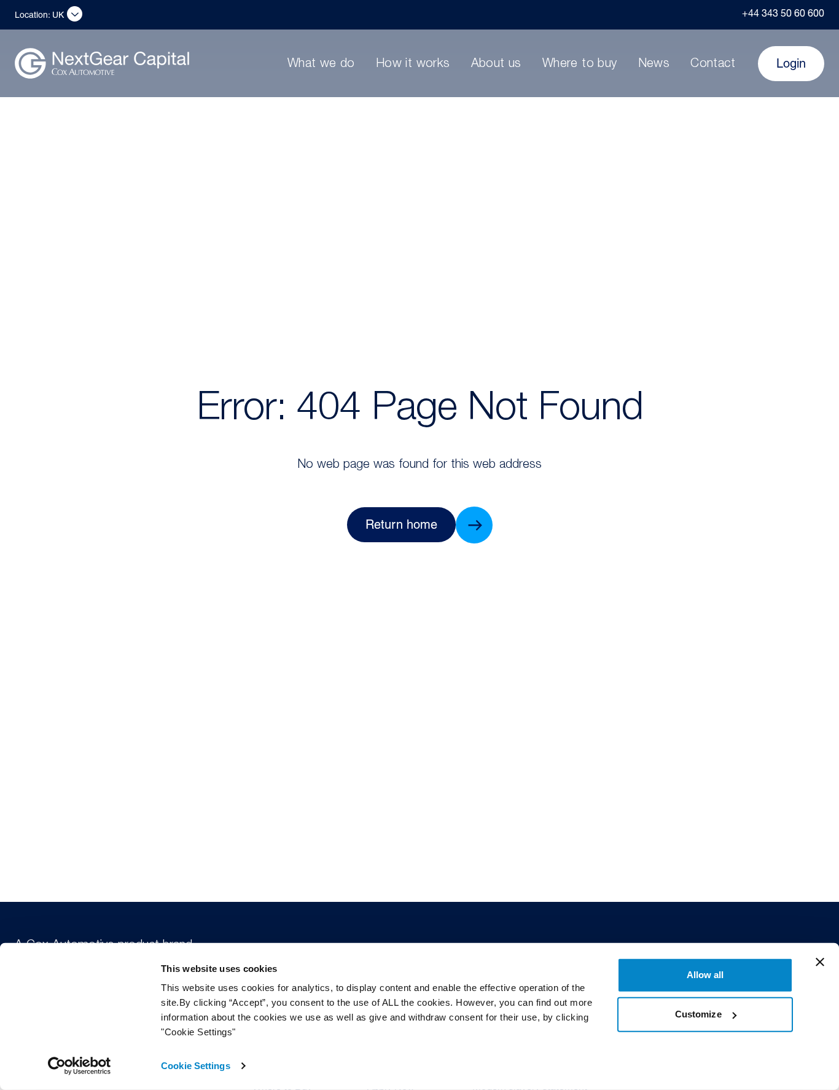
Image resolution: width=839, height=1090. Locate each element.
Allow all (705, 975)
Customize (698, 1014)
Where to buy (579, 64)
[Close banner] (820, 962)
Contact (712, 64)
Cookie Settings (195, 1065)
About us (496, 64)
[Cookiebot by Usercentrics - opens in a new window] (79, 1066)
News (654, 64)
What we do (321, 64)
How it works (413, 64)
